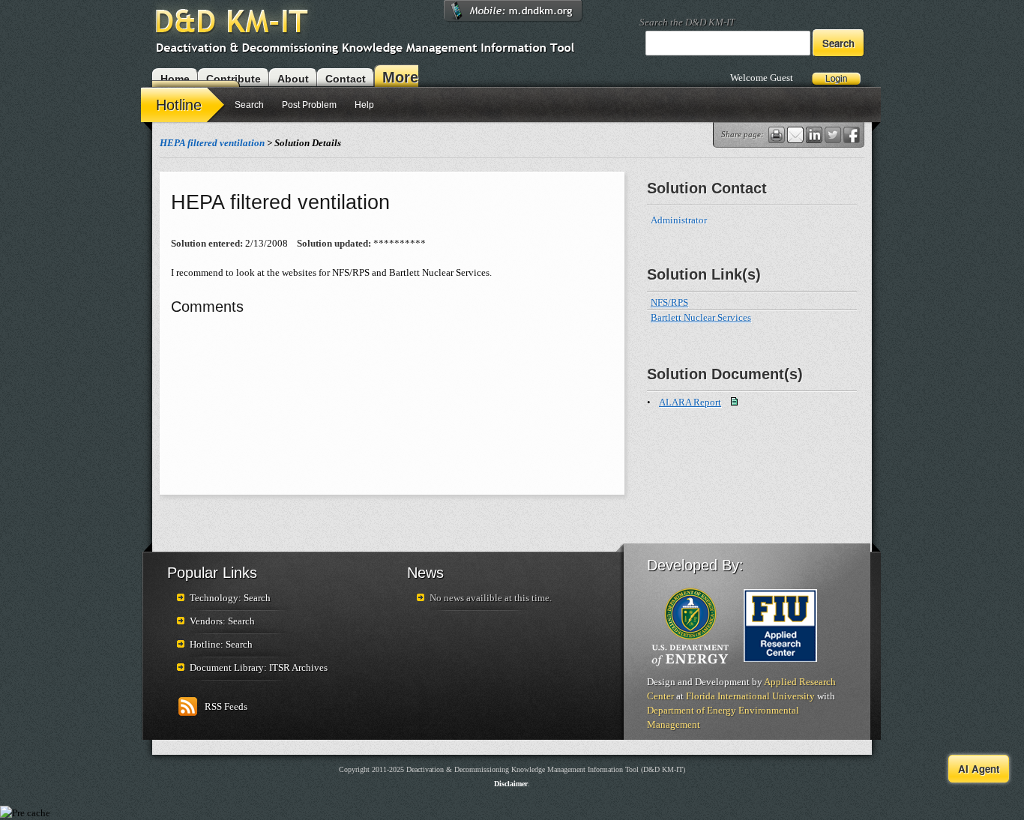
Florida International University (750, 696)
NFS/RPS (669, 302)
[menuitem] (184, 104)
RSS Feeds (226, 706)
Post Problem (309, 105)
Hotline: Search (221, 644)
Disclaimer (511, 784)
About (293, 79)
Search (249, 105)
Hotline (179, 105)
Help (364, 105)
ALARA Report (690, 402)
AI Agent (978, 769)
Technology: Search (230, 597)
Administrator (681, 220)
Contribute (233, 79)
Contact (345, 79)
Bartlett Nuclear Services (701, 317)
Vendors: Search (222, 621)
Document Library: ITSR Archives (259, 667)
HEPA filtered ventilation (212, 142)
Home (175, 79)
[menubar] (262, 107)
